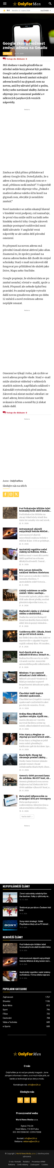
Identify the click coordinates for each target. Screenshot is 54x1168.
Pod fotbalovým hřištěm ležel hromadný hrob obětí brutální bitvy (34, 509)
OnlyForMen (16, 481)
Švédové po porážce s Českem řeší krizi (35, 908)
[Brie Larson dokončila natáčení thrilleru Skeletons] (10, 574)
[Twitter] (16, 494)
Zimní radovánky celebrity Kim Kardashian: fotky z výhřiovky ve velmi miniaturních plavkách (34, 895)
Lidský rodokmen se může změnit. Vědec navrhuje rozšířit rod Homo (33, 591)
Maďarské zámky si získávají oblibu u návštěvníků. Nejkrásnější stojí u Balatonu (34, 612)
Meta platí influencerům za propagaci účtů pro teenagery (35, 797)
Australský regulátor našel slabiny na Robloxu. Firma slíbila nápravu (33, 550)
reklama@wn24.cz (31, 1141)
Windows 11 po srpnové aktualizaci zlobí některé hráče (32, 674)
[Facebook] (5, 494)
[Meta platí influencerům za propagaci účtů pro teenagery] (10, 800)
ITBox (7, 53)
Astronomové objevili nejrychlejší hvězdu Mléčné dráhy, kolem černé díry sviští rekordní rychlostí (34, 530)
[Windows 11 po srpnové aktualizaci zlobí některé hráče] (10, 677)
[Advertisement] (27, 138)
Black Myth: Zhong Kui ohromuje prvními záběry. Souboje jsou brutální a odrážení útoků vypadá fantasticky (32, 756)
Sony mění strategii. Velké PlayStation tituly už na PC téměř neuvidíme (34, 923)
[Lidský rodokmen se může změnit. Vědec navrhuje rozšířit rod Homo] (10, 595)
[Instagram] (11, 494)
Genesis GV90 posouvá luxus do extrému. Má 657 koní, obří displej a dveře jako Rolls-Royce (35, 776)
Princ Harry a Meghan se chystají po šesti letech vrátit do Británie (34, 735)
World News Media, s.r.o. (26, 1153)
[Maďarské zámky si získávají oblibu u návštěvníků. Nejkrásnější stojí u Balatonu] (10, 615)
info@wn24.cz (34, 1085)
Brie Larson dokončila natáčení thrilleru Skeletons (34, 571)
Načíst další (26, 816)
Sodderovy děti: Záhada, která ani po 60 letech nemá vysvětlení (35, 633)
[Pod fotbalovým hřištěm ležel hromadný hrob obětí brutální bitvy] (10, 513)
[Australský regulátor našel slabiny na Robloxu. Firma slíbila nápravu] (10, 554)
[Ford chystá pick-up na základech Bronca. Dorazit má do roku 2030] (10, 657)
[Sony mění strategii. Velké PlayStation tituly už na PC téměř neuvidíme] (10, 925)
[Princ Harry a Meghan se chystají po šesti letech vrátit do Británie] (10, 739)
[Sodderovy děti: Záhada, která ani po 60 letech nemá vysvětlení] (10, 636)
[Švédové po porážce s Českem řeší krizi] (10, 911)
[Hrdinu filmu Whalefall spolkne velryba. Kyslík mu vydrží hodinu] (10, 718)
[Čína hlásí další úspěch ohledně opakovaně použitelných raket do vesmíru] (10, 698)
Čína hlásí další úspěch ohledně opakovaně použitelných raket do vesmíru (35, 694)
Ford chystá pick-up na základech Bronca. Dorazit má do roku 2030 (34, 653)
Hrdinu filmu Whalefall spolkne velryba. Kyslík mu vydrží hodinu (33, 715)
